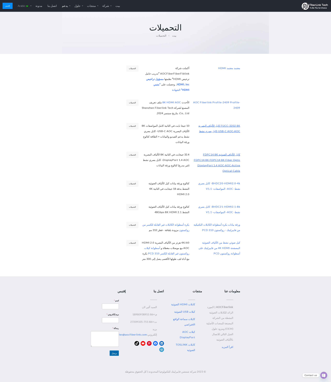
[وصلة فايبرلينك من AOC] (314, 6)
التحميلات (161, 35)
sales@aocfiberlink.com (131, 334)
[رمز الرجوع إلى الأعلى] (318, 376)
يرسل (114, 353)
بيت (174, 35)
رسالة (115, 328)
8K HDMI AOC (171, 102)
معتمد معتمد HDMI (229, 68)
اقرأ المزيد (227, 346)
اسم (116, 300)
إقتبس (7, 6)
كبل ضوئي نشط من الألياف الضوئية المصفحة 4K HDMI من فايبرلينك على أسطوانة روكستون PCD (219, 248)
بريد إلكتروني (113, 314)
